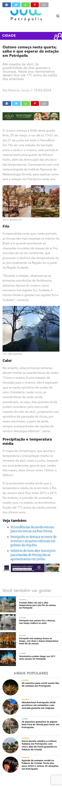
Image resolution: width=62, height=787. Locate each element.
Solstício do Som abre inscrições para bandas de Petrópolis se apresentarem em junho (32, 555)
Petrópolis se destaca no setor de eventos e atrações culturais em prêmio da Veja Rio (33, 541)
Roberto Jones (19, 90)
